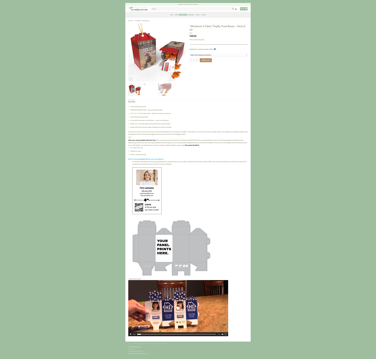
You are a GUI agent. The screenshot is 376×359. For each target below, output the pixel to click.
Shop (171, 14)
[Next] (183, 52)
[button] (178, 308)
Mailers (198, 14)
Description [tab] (131, 101)
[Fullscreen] (226, 334)
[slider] (176, 334)
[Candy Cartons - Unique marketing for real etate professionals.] (138, 8)
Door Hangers (191, 14)
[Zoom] (131, 79)
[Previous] (132, 52)
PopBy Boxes (183, 14)
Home (130, 20)
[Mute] (222, 334)
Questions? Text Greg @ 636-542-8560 (188, 4)
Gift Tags (203, 14)
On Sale (176, 14)
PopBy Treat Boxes (142, 20)
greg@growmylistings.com (140, 353)
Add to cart (206, 60)
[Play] (131, 334)
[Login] (236, 9)
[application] (178, 308)
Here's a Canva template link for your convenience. (146, 159)
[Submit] (233, 9)
